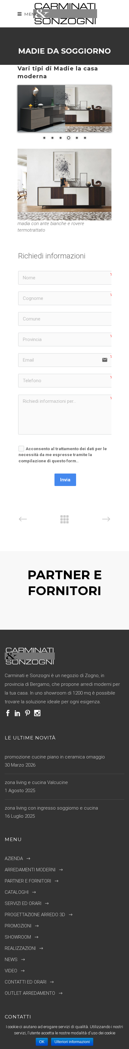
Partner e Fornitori (28, 881)
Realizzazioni (20, 948)
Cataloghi (16, 892)
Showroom (18, 937)
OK (41, 1042)
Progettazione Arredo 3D (35, 914)
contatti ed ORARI (25, 982)
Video (11, 971)
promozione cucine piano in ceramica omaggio (55, 757)
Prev (57, 614)
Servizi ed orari (23, 903)
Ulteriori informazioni (72, 1042)
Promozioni (18, 926)
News (11, 959)
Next (72, 614)
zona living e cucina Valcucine (36, 782)
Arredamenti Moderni (30, 870)
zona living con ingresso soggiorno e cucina (51, 808)
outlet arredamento (30, 993)
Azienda (14, 858)
